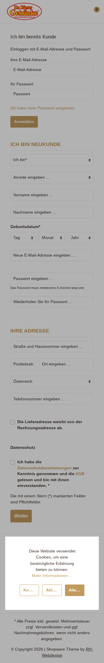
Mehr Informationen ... (52, 575)
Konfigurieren (31, 590)
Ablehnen (54, 590)
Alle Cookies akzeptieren (76, 590)
